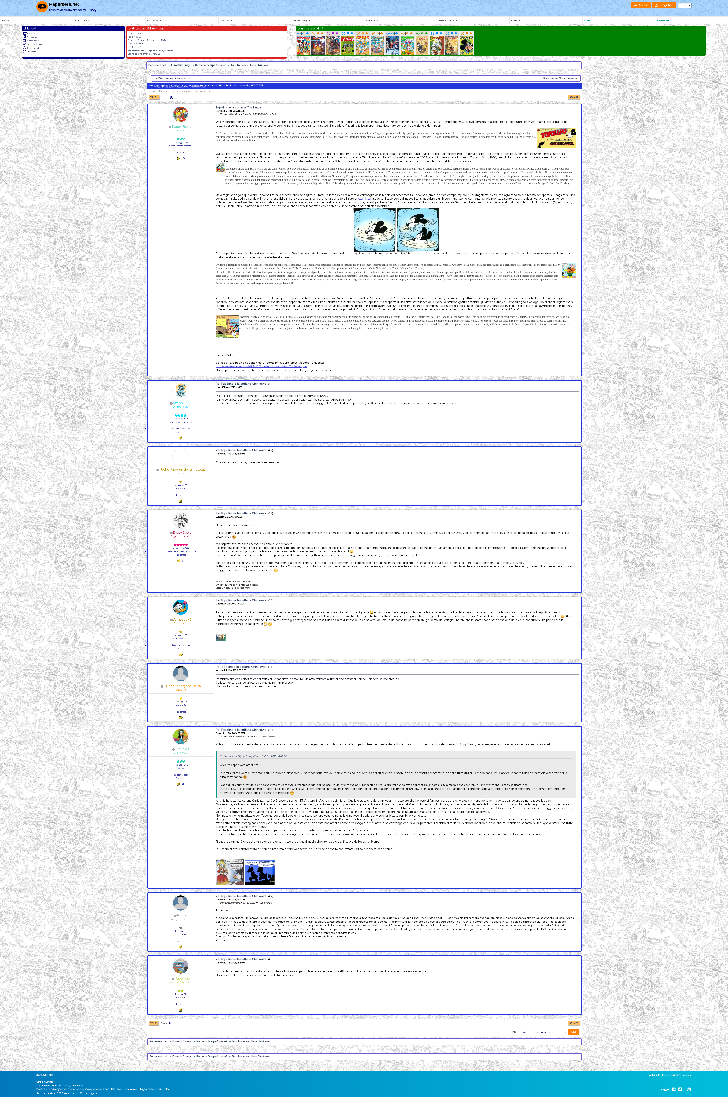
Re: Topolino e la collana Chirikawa (241, 383)
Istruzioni (116, 1089)
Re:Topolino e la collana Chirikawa (241, 667)
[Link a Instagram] (689, 1089)
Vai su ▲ (687, 1075)
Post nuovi (33, 48)
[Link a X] (680, 1089)
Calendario (33, 40)
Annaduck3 (182, 619)
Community (300, 20)
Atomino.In (365, 198)
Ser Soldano (182, 403)
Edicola (31, 33)
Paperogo (182, 978)
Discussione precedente (174, 78)
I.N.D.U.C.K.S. (135, 46)
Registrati (663, 20)
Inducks (225, 20)
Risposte (31, 51)
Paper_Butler (182, 126)
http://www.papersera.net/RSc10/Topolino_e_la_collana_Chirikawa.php (261, 366)
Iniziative (152, 20)
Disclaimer (131, 1089)
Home (5, 20)
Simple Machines (44, 1082)
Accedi (588, 20)
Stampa (573, 97)
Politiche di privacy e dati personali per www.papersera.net (72, 1089)
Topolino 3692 (135, 33)
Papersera (80, 20)
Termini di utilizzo (671, 1075)
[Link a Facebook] (673, 1089)
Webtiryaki (654, 1075)
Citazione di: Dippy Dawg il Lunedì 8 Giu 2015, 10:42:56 (254, 756)
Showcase (32, 37)
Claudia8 (182, 749)
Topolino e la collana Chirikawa (238, 107)
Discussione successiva (558, 78)
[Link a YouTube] (684, 1089)
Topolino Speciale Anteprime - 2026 (147, 40)
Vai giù (154, 97)
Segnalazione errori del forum (144, 53)
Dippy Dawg (182, 532)
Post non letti (34, 44)
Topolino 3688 (135, 43)
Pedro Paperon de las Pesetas (182, 469)
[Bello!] (178, 158)
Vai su (154, 1023)
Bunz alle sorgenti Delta (182, 686)
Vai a (514, 1032)
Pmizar (182, 915)
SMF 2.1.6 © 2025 (44, 1075)
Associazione (446, 20)
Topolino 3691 (135, 36)
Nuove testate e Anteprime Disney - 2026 (150, 50)
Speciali (370, 20)
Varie (514, 20)
